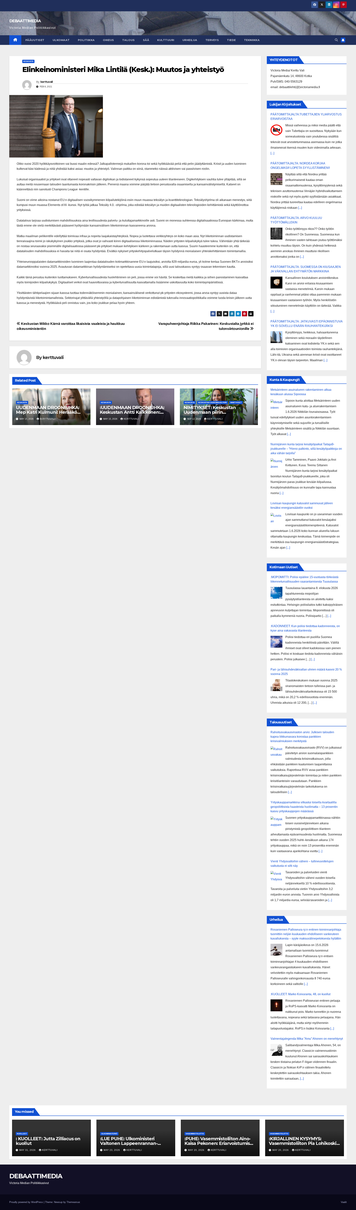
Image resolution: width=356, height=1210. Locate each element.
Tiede (231, 40)
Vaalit (344, 1202)
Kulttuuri (165, 40)
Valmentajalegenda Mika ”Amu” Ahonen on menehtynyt (307, 1038)
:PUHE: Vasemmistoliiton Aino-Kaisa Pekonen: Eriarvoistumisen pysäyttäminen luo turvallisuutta (220, 1143)
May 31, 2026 (27, 1150)
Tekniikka (252, 40)
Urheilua (189, 40)
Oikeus (108, 40)
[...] (272, 153)
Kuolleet (22, 1134)
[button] (336, 40)
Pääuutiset (34, 40)
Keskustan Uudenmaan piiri (212, 402)
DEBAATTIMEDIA (25, 21)
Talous (128, 40)
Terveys (212, 40)
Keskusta (28, 61)
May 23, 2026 (112, 1150)
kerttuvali (46, 81)
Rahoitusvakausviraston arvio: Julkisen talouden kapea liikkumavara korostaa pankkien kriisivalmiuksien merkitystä (302, 737)
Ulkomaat (61, 40)
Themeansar (73, 1202)
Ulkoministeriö (109, 1134)
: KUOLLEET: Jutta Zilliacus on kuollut (48, 1141)
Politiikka (86, 40)
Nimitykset (236, 402)
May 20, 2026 (196, 1150)
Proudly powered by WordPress (26, 1202)
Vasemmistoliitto (195, 1134)
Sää (146, 40)
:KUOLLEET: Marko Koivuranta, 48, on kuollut (300, 994)
